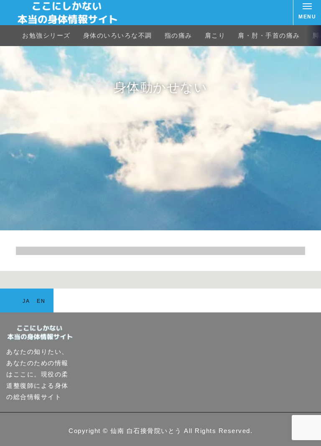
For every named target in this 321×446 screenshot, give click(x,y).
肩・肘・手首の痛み (269, 35)
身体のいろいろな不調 (117, 35)
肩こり (215, 35)
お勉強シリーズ (46, 35)
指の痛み (178, 35)
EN (41, 301)
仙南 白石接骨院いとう (146, 430)
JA (26, 301)
